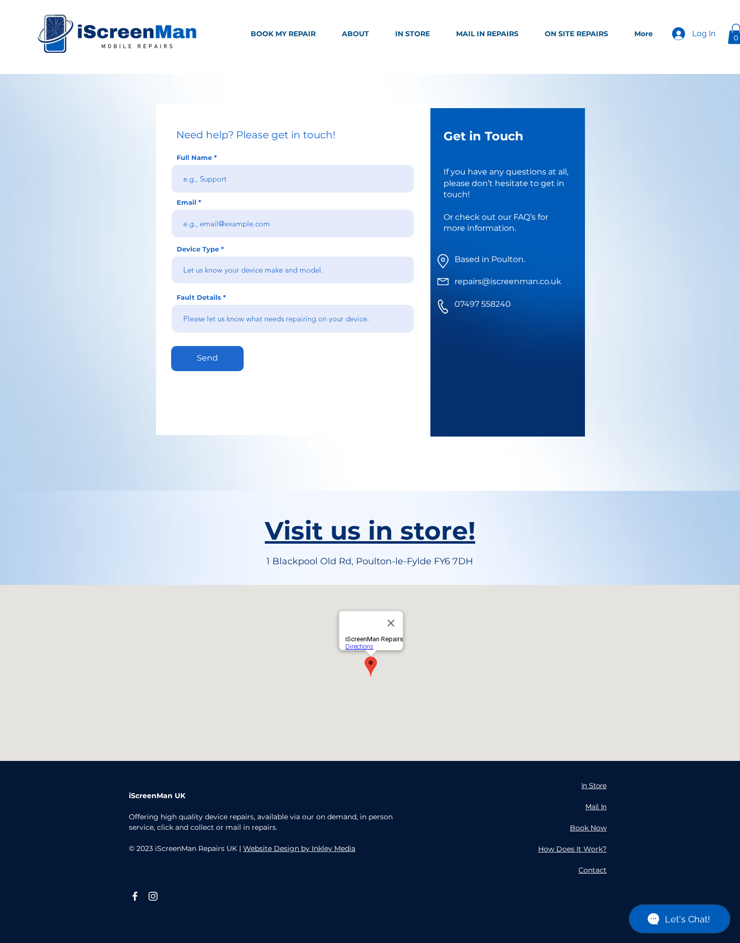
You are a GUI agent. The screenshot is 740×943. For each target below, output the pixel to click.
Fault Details (199, 297)
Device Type (198, 249)
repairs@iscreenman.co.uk (508, 281)
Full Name (194, 157)
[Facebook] (135, 896)
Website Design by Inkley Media (299, 848)
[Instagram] (153, 896)
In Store (594, 786)
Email (186, 202)
